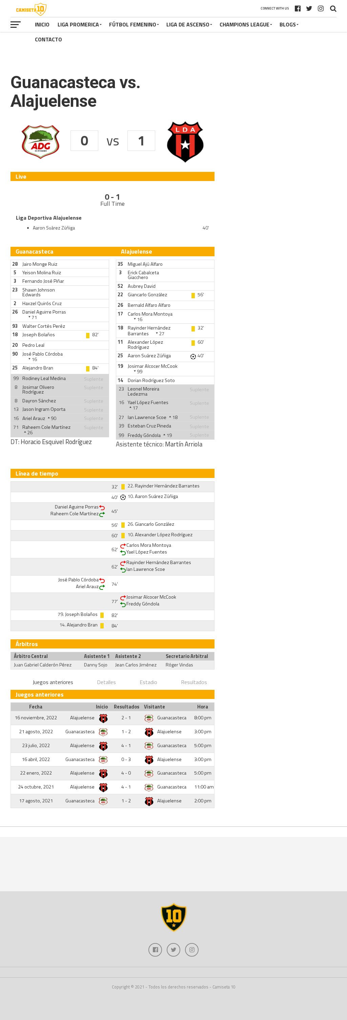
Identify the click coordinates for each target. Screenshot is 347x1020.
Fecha (35, 707)
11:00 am (204, 787)
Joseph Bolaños (38, 334)
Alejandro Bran (37, 368)
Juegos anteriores (53, 682)
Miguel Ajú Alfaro (145, 264)
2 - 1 (126, 717)
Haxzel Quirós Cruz (42, 303)
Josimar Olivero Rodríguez (38, 389)
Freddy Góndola (144, 435)
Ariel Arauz (33, 418)
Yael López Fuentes (148, 402)
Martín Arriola (183, 444)
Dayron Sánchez (39, 400)
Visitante (154, 707)
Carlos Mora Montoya (150, 314)
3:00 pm (202, 731)
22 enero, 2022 (36, 773)
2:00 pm (202, 800)
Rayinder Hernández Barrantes (149, 330)
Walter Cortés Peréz (43, 326)
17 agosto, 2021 (36, 800)
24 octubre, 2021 (36, 787)
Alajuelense (83, 717)
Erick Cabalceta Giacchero (143, 275)
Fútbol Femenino (132, 24)
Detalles (106, 682)
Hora (202, 707)
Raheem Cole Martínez (46, 427)
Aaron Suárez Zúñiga (149, 355)
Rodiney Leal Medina (44, 378)
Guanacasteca (171, 717)
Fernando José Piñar (43, 281)
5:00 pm (202, 745)
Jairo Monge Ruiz (39, 264)
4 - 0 (126, 773)
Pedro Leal (33, 345)
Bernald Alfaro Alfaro (149, 305)
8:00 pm (202, 717)
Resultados (194, 682)
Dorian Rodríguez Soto (151, 380)
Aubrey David (142, 286)
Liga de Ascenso (187, 24)
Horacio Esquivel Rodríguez (56, 441)
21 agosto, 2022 (36, 731)
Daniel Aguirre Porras (44, 312)
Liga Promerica (78, 24)
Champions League (244, 24)
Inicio (42, 24)
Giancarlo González (147, 294)
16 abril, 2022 (36, 759)
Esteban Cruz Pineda (149, 425)
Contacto (48, 39)
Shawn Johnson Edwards (38, 292)
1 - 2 (126, 731)
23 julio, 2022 (36, 745)
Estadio (148, 682)
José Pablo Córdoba (42, 354)
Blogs (288, 24)
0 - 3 (126, 759)
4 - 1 (126, 745)
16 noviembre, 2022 (36, 717)
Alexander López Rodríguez (145, 344)
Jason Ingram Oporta (43, 409)
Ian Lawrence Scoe (147, 417)
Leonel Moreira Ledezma (143, 391)
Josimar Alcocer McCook (153, 366)
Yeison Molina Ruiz (41, 272)
